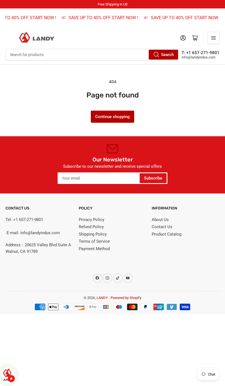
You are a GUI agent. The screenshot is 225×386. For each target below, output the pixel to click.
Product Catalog (166, 234)
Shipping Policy (93, 234)
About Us (160, 219)
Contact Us (162, 226)
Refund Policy (91, 226)
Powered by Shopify (126, 298)
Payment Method (94, 248)
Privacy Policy (91, 219)
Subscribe (153, 178)
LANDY (102, 298)
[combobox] (92, 54)
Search (167, 54)
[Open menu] (213, 38)
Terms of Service (94, 241)
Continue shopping (112, 116)
